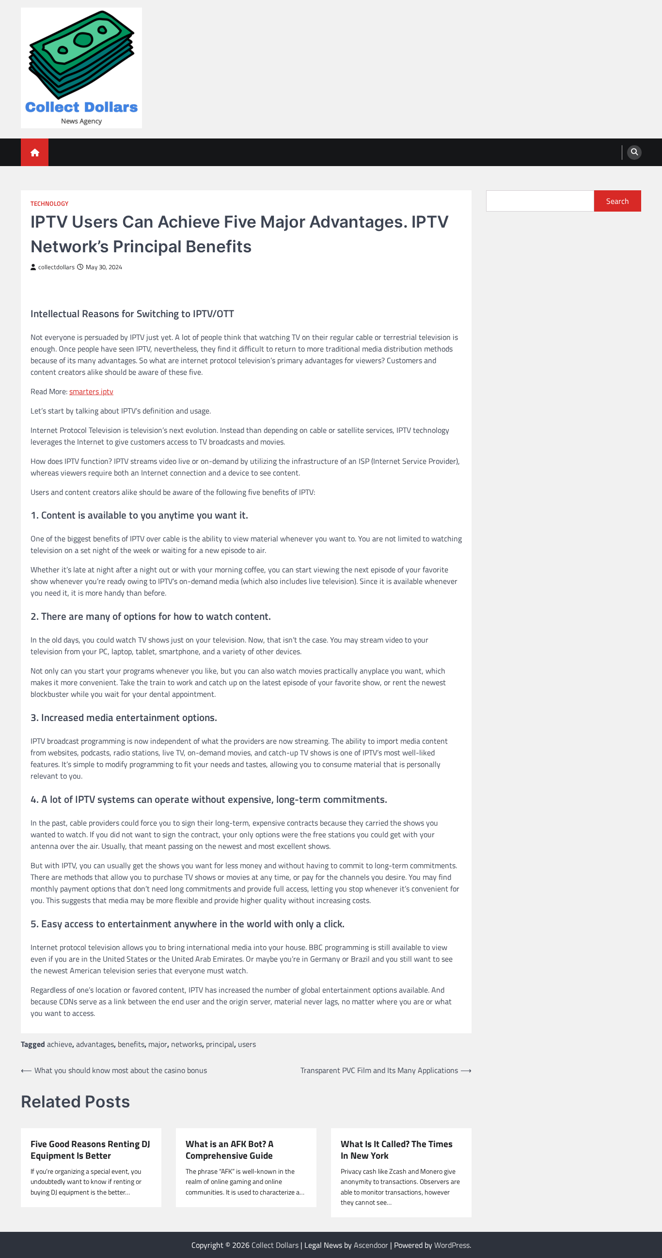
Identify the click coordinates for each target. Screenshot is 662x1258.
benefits (131, 1044)
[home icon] (34, 152)
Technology (49, 203)
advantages (95, 1044)
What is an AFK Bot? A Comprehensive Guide (229, 1150)
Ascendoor (371, 1245)
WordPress (452, 1245)
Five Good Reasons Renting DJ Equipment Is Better (90, 1150)
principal (220, 1044)
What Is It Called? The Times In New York (397, 1150)
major (157, 1044)
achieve (59, 1044)
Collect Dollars (275, 1245)
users (247, 1044)
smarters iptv (91, 391)
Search (617, 201)
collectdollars (56, 267)
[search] (634, 152)
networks (186, 1044)
